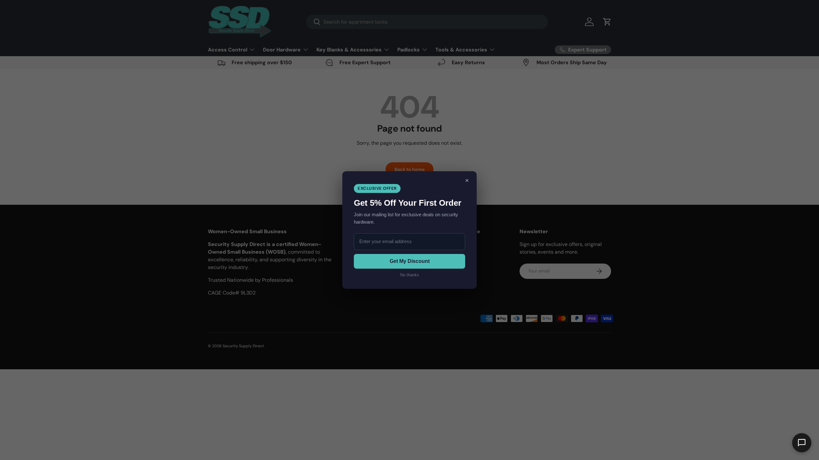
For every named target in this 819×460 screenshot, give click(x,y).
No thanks (409, 274)
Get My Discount (410, 261)
